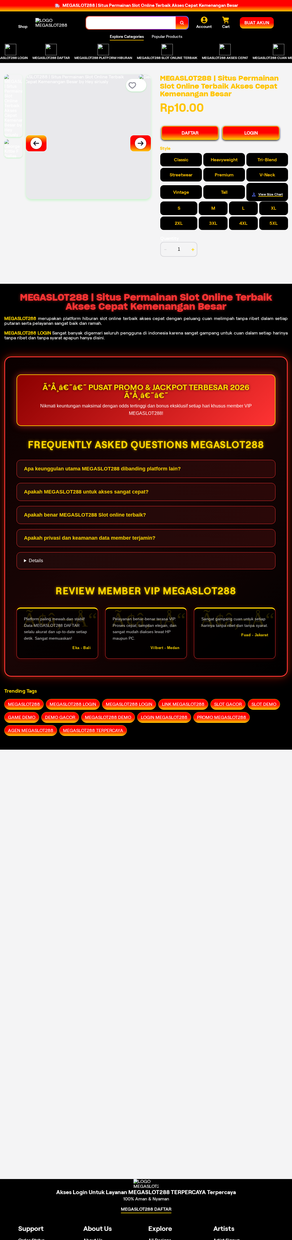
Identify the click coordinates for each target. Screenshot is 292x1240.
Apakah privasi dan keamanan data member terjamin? (89, 538)
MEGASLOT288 (20, 318)
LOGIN (251, 132)
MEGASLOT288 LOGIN (27, 333)
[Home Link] (55, 23)
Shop (22, 26)
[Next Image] (140, 143)
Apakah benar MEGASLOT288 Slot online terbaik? (85, 515)
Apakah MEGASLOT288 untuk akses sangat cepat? (86, 492)
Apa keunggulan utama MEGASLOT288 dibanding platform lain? (102, 469)
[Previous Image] (36, 143)
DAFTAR (190, 132)
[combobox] (131, 23)
